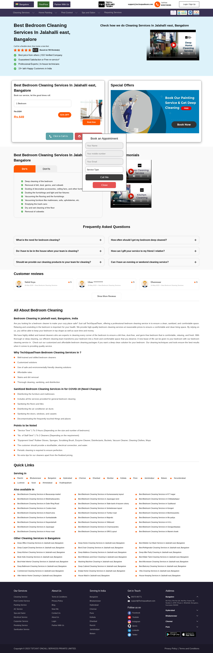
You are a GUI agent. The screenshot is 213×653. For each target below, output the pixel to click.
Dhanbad (96, 478)
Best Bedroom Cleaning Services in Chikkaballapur (159, 499)
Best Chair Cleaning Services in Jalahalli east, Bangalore (100, 548)
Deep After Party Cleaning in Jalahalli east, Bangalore (160, 552)
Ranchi (20, 478)
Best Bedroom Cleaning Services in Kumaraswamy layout (101, 494)
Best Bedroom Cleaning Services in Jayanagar (35, 527)
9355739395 (166, 5)
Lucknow (20, 483)
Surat (33, 483)
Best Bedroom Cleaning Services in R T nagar (157, 494)
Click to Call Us (60, 136)
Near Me (55, 609)
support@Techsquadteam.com (143, 601)
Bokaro (164, 478)
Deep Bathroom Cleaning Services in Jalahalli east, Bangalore (42, 566)
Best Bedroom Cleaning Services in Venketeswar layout (100, 508)
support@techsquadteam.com (140, 4)
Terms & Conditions (59, 597)
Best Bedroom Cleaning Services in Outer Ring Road (38, 504)
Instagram (136, 622)
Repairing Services (113, 12)
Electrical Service (20, 617)
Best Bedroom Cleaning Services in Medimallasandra (38, 499)
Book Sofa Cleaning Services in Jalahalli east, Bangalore (39, 557)
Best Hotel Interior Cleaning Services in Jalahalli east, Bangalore (42, 562)
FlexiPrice (43, 4)
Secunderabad (180, 478)
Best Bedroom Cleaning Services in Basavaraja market (39, 494)
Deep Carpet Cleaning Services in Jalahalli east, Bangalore (40, 548)
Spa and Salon (89, 12)
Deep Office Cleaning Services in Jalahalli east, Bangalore (40, 543)
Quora (134, 626)
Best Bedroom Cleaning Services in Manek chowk (158, 532)
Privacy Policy (57, 601)
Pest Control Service (22, 601)
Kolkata (123, 478)
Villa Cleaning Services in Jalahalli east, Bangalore (159, 571)
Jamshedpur (149, 478)
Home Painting (46, 12)
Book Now (91, 122)
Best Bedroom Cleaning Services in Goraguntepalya (159, 527)
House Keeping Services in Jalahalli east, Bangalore (160, 576)
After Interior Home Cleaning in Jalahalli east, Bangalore (39, 576)
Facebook (136, 613)
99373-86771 (136, 597)
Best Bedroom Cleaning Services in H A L (155, 522)
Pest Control (67, 12)
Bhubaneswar (35, 478)
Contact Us (56, 613)
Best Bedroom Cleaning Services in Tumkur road (97, 513)
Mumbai (110, 478)
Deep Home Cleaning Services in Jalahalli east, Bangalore (101, 543)
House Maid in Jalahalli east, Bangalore (94, 576)
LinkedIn (135, 630)
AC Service (18, 609)
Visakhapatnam (65, 483)
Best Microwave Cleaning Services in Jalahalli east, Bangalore (163, 562)
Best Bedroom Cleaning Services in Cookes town (36, 508)
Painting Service (20, 605)
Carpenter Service (21, 621)
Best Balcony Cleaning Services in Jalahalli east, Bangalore (162, 566)
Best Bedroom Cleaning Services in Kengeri (156, 508)
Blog (53, 605)
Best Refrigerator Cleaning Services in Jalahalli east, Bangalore (164, 548)
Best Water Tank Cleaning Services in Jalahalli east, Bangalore (164, 557)
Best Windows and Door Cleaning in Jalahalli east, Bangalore (102, 557)
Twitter (134, 635)
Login (54, 621)
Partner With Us (61, 4)
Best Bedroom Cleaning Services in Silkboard (96, 522)
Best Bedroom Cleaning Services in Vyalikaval (157, 504)
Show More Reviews (106, 296)
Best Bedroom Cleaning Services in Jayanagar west (98, 499)
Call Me (104, 177)
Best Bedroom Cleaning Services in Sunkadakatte (37, 518)
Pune (135, 478)
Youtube (135, 617)
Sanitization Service (21, 629)
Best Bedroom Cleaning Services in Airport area (36, 513)
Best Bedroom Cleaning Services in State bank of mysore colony (103, 504)
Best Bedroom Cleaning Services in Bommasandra (159, 513)
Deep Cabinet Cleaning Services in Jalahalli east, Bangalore (102, 566)
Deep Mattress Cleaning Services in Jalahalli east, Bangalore (102, 552)
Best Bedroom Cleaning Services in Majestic (95, 518)
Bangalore (52, 478)
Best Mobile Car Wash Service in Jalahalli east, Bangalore (162, 543)
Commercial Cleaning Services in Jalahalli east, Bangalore (40, 571)
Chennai (82, 478)
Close (104, 185)
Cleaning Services (21, 12)
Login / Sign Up (189, 4)
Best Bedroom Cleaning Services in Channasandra (98, 527)
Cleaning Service (20, 597)
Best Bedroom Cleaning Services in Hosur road (36, 532)
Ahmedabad (47, 483)
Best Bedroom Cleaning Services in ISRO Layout (97, 532)
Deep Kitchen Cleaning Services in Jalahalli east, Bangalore (41, 552)
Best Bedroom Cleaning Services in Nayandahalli (36, 522)
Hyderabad (67, 478)
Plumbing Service (21, 625)
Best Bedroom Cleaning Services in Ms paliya (157, 518)
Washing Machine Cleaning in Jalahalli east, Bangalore (100, 562)
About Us (55, 617)
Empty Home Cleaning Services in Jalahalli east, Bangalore (101, 571)
